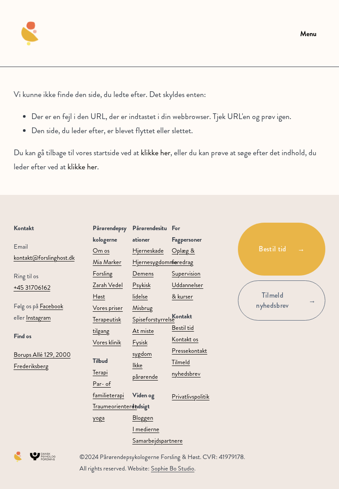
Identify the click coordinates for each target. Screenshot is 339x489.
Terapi (100, 372)
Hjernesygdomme (154, 262)
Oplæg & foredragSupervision (186, 262)
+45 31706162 (32, 287)
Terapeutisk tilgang (107, 325)
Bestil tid (272, 249)
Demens (143, 273)
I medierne (145, 429)
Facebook (51, 306)
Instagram (38, 317)
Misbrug (142, 307)
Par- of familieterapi (108, 389)
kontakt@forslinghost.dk (44, 257)
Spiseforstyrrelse (153, 319)
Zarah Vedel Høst (108, 290)
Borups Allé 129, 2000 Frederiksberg (42, 360)
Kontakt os (185, 339)
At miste (143, 330)
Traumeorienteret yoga (115, 412)
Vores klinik (107, 342)
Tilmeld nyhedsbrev (272, 300)
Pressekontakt (189, 350)
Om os (101, 250)
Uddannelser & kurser (187, 290)
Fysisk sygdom (142, 348)
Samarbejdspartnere (157, 440)
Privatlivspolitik (190, 396)
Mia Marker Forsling (107, 268)
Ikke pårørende (145, 371)
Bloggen (142, 417)
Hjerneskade (148, 250)
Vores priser (108, 307)
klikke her (155, 152)
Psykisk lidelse (141, 290)
